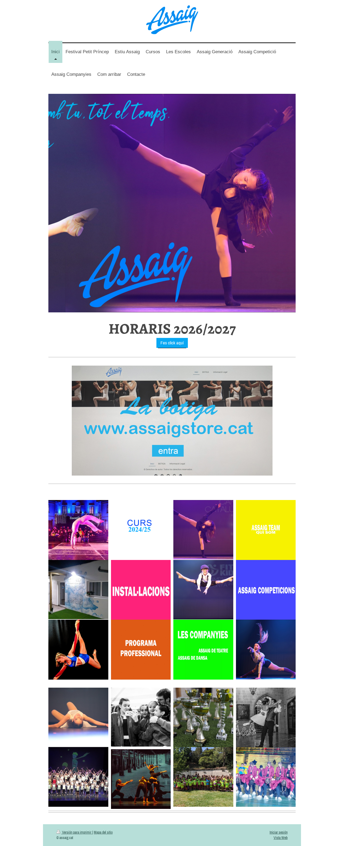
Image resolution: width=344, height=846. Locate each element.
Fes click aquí (172, 342)
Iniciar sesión (279, 832)
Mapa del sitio (103, 832)
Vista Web (281, 838)
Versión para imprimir (76, 832)
